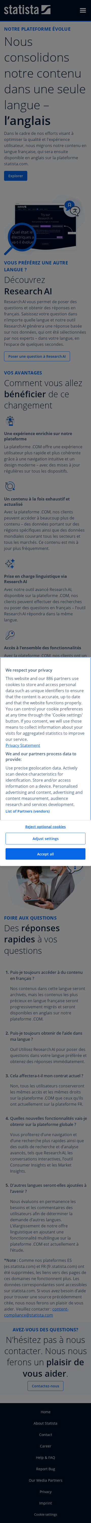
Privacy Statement (23, 745)
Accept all (45, 853)
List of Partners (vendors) (28, 811)
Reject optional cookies (45, 826)
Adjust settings (46, 838)
